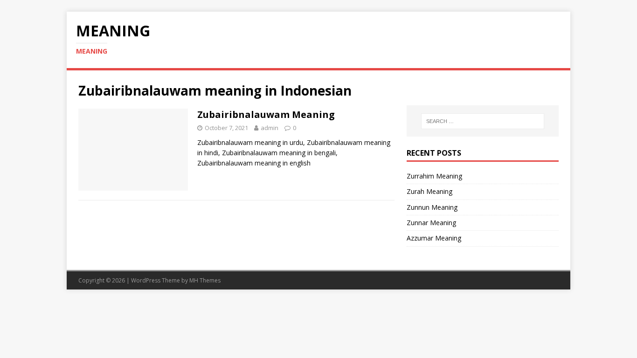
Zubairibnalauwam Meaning (266, 114)
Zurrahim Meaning (434, 176)
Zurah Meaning (429, 191)
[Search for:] (482, 121)
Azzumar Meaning (434, 238)
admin (269, 128)
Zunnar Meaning (431, 222)
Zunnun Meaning (432, 207)
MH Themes (205, 280)
